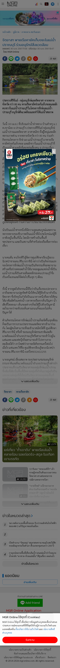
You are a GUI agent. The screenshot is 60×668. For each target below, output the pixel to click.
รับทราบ (30, 640)
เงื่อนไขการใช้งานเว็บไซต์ (26, 629)
